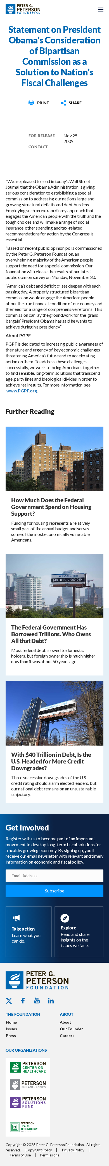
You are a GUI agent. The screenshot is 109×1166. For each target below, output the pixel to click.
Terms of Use (20, 1155)
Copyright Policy (38, 1150)
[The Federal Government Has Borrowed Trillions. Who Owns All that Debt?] (54, 585)
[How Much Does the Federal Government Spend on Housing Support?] (54, 458)
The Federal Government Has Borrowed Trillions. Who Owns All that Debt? (51, 634)
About (65, 1022)
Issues (11, 1028)
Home (11, 1022)
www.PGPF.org (21, 390)
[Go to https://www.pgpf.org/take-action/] (30, 929)
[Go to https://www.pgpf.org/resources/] (80, 931)
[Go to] (38, 103)
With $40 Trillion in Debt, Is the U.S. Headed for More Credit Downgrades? (51, 761)
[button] (71, 103)
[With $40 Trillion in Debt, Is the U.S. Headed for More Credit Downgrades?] (54, 713)
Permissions (49, 1155)
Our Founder (71, 1028)
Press (11, 1035)
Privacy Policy (73, 1150)
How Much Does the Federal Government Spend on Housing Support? (51, 506)
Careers (67, 1035)
